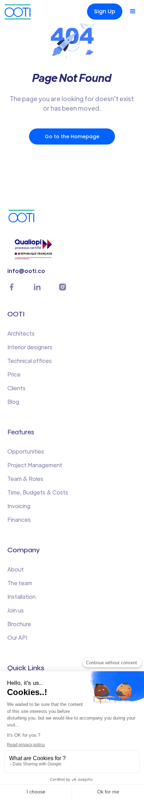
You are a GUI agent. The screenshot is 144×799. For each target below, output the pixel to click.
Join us (15, 610)
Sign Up (104, 11)
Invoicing (18, 506)
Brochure (19, 624)
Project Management (34, 465)
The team (19, 583)
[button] (133, 11)
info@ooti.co (26, 270)
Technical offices (29, 360)
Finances (19, 519)
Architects (21, 333)
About (15, 569)
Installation (21, 596)
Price (14, 374)
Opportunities (25, 451)
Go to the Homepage (72, 136)
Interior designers (29, 347)
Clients (16, 388)
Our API (17, 637)
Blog (13, 401)
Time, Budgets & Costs (37, 492)
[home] (19, 11)
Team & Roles (25, 478)
